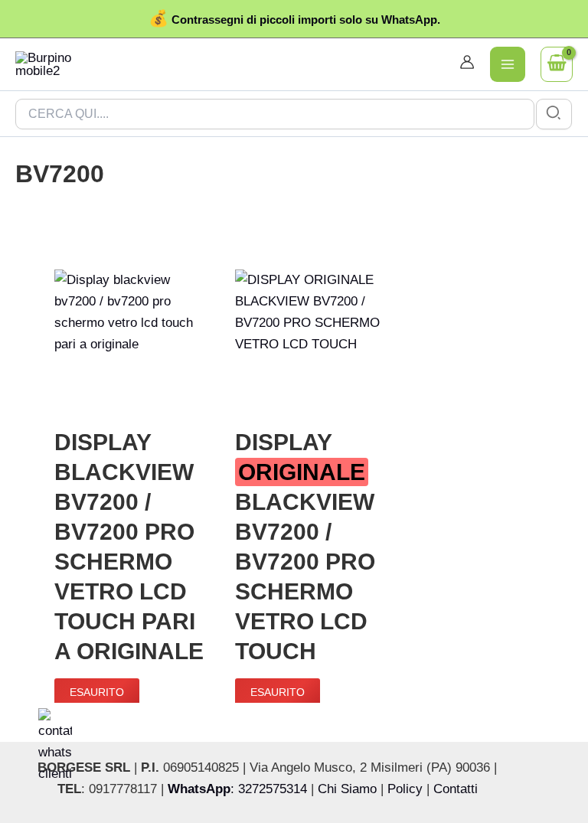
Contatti (455, 789)
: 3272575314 (237, 789)
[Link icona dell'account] (467, 62)
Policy (405, 789)
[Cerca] (554, 114)
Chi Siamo (347, 789)
